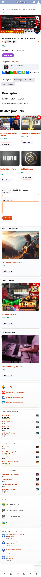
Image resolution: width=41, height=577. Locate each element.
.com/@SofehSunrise (14, 392)
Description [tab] (7, 80)
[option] (20, 252)
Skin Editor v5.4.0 (11, 523)
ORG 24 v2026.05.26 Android (14, 511)
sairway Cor (10, 558)
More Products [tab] (8, 84)
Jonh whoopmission (12, 551)
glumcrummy (10, 536)
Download (5, 180)
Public (20, 9)
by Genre (14, 9)
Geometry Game (11, 543)
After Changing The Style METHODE (15, 534)
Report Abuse (35, 72)
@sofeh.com (12, 387)
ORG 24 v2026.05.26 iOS (12, 517)
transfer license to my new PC (13, 549)
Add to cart (8, 55)
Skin (16, 62)
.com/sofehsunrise (14, 397)
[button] (37, 18)
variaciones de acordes (12, 542)
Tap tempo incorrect (11, 556)
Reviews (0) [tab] (18, 80)
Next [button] (37, 250)
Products (7, 9)
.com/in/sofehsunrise (14, 402)
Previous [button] (3, 250)
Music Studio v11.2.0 (12, 504)
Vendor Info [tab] (29, 80)
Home (2, 9)
